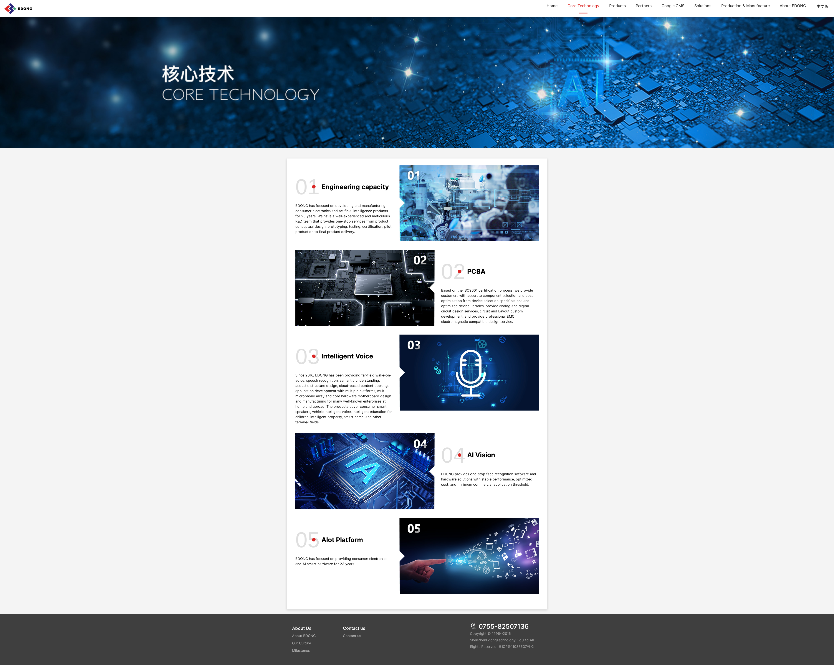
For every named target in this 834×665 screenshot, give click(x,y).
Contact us (354, 628)
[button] (702, 8)
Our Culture (301, 643)
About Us (301, 628)
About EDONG (304, 636)
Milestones (301, 650)
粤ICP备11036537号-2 (516, 646)
